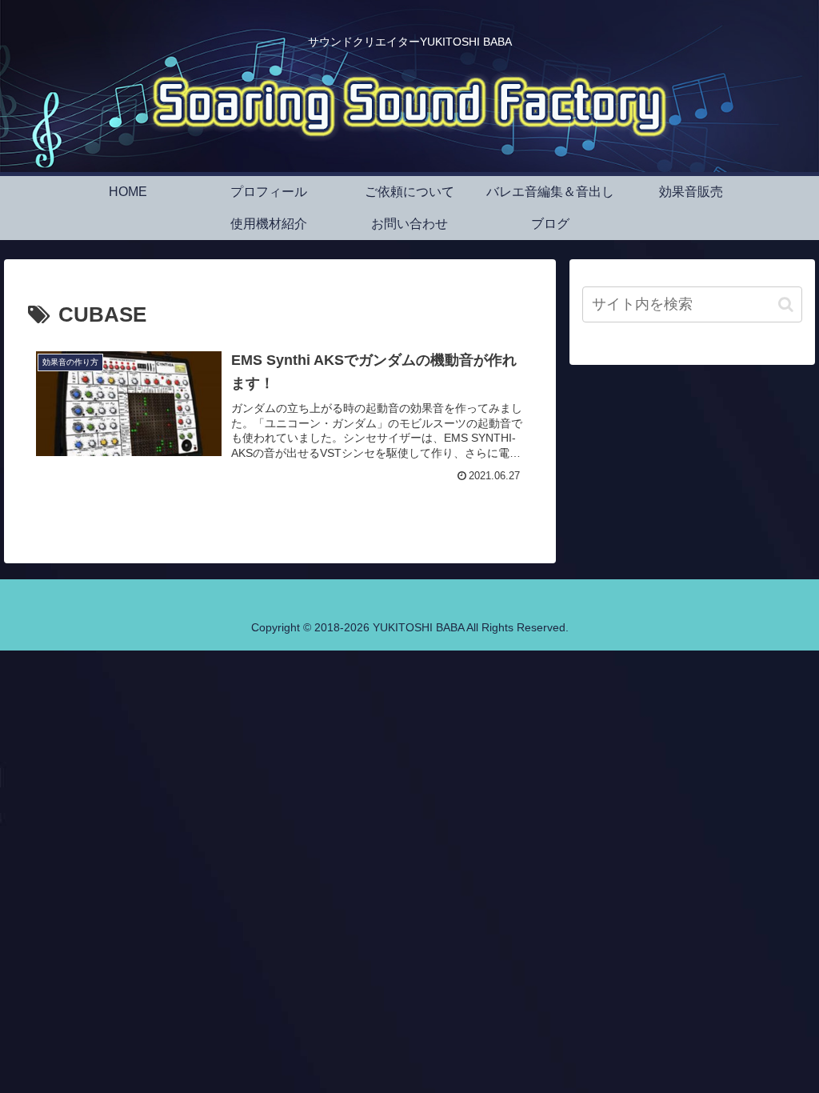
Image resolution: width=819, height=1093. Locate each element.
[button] (786, 304)
